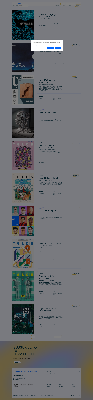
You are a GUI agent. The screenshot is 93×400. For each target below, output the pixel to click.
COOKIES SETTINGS (36, 48)
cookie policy (35, 45)
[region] (47, 45)
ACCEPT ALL (58, 48)
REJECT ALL (50, 48)
